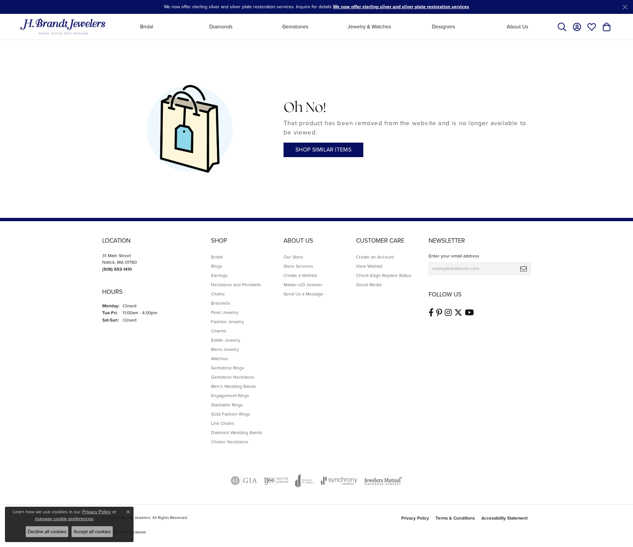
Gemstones (295, 26)
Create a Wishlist (300, 275)
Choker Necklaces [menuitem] (229, 441)
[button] (562, 26)
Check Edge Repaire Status (383, 275)
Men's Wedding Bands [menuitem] (233, 386)
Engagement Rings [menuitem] (230, 395)
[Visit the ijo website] (276, 480)
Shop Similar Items (323, 150)
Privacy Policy (415, 518)
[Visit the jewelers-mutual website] (383, 480)
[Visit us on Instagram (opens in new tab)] (448, 312)
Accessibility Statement (504, 518)
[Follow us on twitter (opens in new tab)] (458, 312)
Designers (443, 26)
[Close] (625, 7)
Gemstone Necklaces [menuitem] (232, 377)
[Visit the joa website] (304, 480)
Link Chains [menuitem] (222, 423)
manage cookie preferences (64, 518)
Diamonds (220, 26)
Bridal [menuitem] (217, 257)
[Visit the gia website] (244, 480)
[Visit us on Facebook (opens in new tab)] (431, 312)
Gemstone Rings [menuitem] (227, 367)
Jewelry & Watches (369, 26)
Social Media (368, 284)
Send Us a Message (303, 294)
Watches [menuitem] (219, 358)
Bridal (146, 26)
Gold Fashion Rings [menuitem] (230, 414)
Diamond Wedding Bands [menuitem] (236, 432)
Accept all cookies (92, 531)
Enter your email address (454, 256)
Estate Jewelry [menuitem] (225, 340)
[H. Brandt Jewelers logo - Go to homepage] (63, 26)
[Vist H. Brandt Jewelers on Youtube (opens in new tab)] (469, 312)
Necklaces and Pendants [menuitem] (236, 284)
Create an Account (375, 257)
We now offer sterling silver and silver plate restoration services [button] (401, 6)
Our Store (293, 257)
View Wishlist (369, 266)
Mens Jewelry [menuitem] (225, 349)
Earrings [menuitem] (219, 275)
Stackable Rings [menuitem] (227, 404)
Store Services (298, 266)
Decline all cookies (47, 531)
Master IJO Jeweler (303, 284)
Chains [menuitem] (218, 294)
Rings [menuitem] (216, 266)
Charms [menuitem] (218, 330)
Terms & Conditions (455, 518)
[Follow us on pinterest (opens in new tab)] (439, 312)
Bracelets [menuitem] (220, 303)
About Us (517, 26)
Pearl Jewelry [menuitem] (224, 312)
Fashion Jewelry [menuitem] (227, 321)
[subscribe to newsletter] (523, 269)
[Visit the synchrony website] (339, 480)
